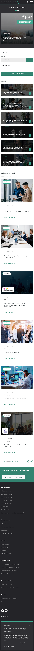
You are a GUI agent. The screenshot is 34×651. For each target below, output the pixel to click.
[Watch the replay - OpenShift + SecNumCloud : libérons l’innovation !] (17, 132)
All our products (6, 491)
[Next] (31, 461)
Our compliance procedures (10, 564)
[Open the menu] (31, 2)
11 (21, 461)
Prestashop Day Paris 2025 (12, 353)
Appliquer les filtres (17, 73)
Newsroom (4, 616)
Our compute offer (7, 494)
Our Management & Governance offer (13, 513)
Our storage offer (6, 497)
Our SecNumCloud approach (10, 567)
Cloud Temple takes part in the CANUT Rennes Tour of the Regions (15, 37)
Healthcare (4, 547)
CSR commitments (7, 533)
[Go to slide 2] (18, 10)
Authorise (6, 646)
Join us (3, 602)
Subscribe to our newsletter (14, 477)
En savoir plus (8, 217)
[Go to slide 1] (16, 10)
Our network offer (6, 500)
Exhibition (7, 33)
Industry (4, 550)
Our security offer (6, 503)
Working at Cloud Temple (9, 598)
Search (3, 56)
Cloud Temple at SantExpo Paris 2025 (16, 399)
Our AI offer (4, 506)
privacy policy (22, 642)
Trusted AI (4, 574)
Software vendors (6, 584)
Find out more (7, 41)
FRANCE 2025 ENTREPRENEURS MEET (16, 211)
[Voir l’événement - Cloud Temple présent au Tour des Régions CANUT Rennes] (17, 28)
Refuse (12, 646)
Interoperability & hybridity (9, 570)
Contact (6, 621)
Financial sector (6, 553)
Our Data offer (5, 510)
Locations (4, 530)
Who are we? (5, 524)
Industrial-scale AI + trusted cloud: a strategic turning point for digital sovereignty (15, 305)
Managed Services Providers (10, 588)
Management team (7, 527)
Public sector (5, 544)
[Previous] (27, 461)
